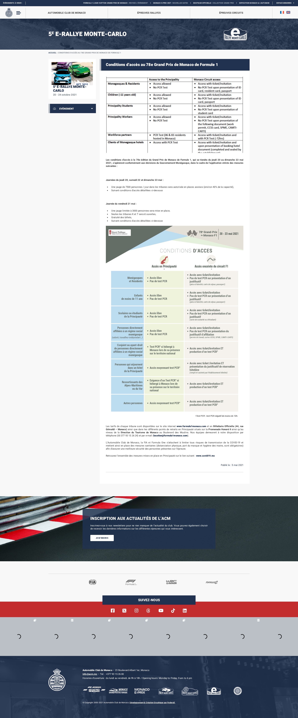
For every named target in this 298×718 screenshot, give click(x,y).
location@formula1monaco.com (170, 435)
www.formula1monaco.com (191, 426)
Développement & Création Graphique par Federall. (152, 702)
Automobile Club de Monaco (67, 13)
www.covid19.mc (205, 455)
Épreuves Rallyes (148, 13)
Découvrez (243, 3)
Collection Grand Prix (187, 3)
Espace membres (284, 3)
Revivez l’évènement (103, 3)
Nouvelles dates (144, 3)
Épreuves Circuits (231, 13)
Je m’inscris (102, 537)
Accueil (52, 52)
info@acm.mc (90, 674)
